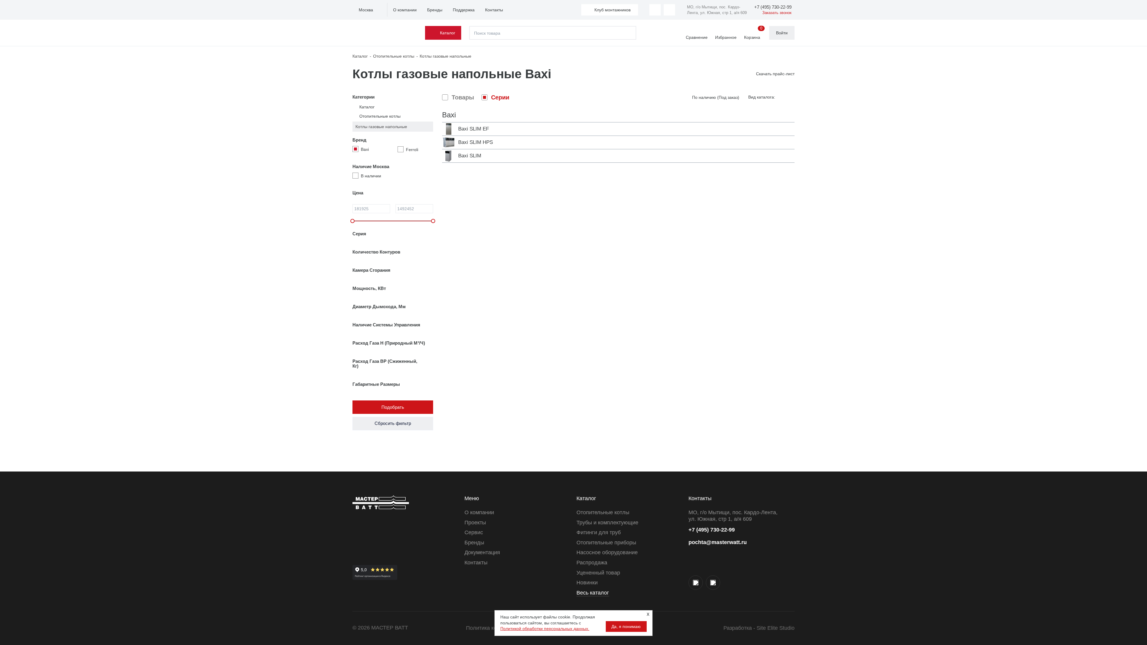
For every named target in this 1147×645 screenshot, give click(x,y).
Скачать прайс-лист (775, 73)
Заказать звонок (777, 12)
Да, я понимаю (626, 626)
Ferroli (412, 149)
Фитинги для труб (598, 532)
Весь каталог (592, 593)
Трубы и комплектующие (607, 523)
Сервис (473, 532)
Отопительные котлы (380, 116)
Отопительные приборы (606, 543)
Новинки (587, 583)
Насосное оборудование (607, 552)
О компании (405, 9)
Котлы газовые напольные (381, 126)
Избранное (726, 37)
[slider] (352, 221)
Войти (782, 32)
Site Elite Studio (776, 628)
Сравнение (697, 37)
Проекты (475, 523)
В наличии (371, 175)
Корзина (753, 33)
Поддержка (464, 9)
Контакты (494, 9)
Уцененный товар (598, 573)
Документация (482, 552)
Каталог (447, 32)
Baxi (365, 149)
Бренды (434, 9)
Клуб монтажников (612, 9)
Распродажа (591, 563)
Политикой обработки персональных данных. (544, 628)
